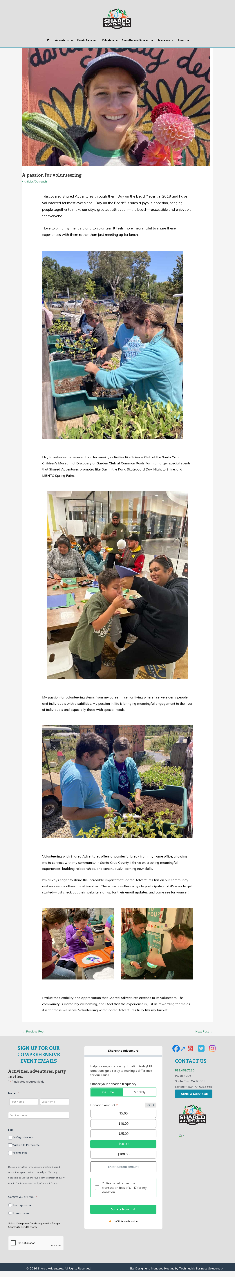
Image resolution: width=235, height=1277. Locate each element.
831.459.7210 (184, 1070)
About (182, 40)
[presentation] (36, 1243)
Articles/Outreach (35, 181)
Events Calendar (87, 40)
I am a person (21, 1213)
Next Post (204, 1031)
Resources (164, 40)
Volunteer (108, 40)
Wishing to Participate (26, 1145)
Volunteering (20, 1152)
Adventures (62, 40)
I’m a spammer (22, 1205)
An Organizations (23, 1137)
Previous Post (33, 1031)
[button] (72, 40)
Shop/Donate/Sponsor (136, 40)
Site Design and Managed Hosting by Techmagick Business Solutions (174, 1268)
